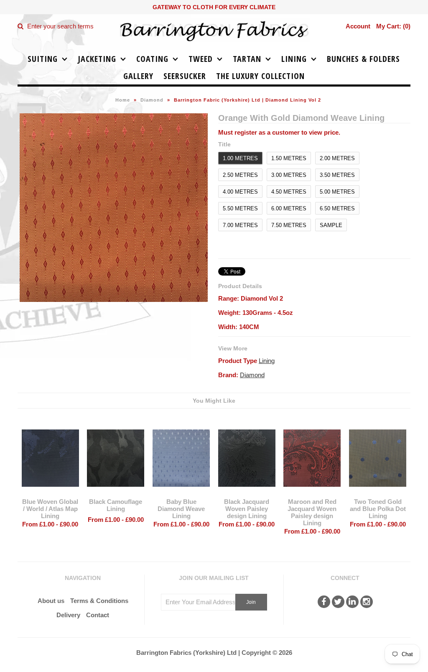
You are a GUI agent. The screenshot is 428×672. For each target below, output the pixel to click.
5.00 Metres (337, 192)
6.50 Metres (337, 208)
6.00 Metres (288, 208)
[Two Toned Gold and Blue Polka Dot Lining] (377, 492)
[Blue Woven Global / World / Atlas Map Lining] (50, 492)
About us (51, 600)
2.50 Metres (240, 175)
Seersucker (184, 76)
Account (358, 26)
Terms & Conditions (99, 600)
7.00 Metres (240, 225)
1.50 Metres (288, 158)
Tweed (201, 58)
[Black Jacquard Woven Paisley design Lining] (246, 492)
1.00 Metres (240, 158)
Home (122, 99)
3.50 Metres (337, 175)
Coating (152, 58)
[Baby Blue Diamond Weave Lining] (181, 492)
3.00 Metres (288, 175)
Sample (331, 225)
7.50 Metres (288, 225)
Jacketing (97, 58)
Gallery (138, 76)
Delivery (68, 614)
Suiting (43, 58)
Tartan (247, 58)
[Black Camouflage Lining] (115, 492)
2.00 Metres (337, 158)
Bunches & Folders (363, 58)
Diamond (151, 99)
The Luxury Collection (260, 76)
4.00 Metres (240, 192)
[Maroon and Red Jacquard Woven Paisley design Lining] (312, 492)
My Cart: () (393, 26)
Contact (97, 614)
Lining (294, 58)
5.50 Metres (240, 208)
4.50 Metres (288, 192)
